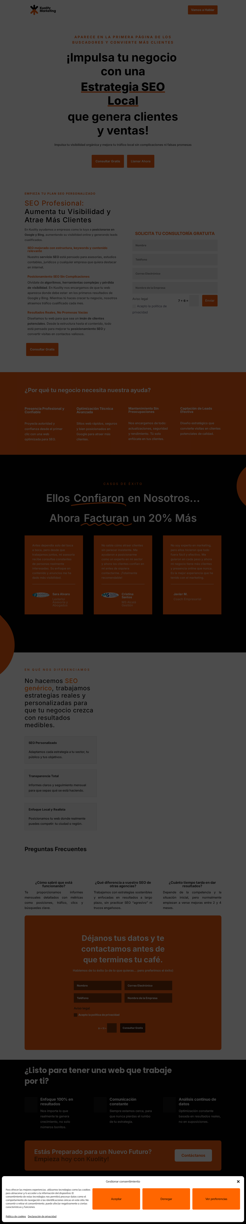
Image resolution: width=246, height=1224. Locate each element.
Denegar (166, 1199)
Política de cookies (16, 1216)
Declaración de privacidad (42, 1216)
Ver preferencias (216, 1199)
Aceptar (116, 1199)
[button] (238, 1181)
